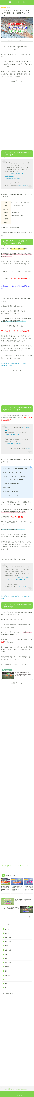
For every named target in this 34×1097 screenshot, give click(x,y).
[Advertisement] (17, 99)
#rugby (7, 176)
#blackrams (22, 173)
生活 (6, 971)
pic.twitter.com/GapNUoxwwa (13, 443)
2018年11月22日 (23, 185)
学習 (6, 958)
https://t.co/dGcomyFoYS (12, 577)
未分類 (7, 966)
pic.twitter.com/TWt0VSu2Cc (13, 178)
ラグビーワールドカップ (13, 865)
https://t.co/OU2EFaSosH (12, 173)
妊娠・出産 (8, 950)
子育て (7, 954)
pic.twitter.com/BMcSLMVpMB (16, 579)
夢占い (7, 945)
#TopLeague (9, 427)
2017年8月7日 (22, 586)
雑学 (6, 983)
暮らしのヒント (17, 2)
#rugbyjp (11, 176)
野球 (6, 979)
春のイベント (9, 962)
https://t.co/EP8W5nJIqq (12, 434)
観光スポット (9, 975)
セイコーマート (9, 929)
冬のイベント (9, 941)
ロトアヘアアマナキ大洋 (25, 865)
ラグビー (3, 7)
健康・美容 (8, 937)
